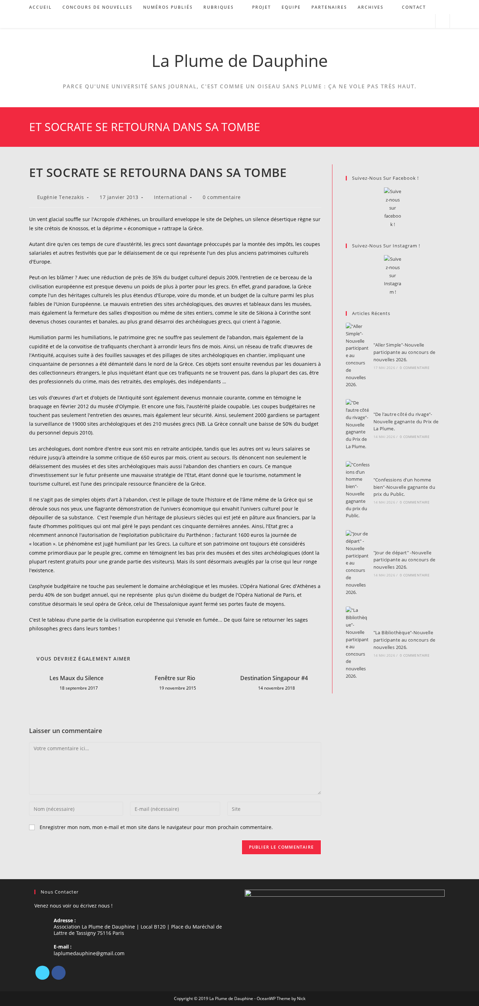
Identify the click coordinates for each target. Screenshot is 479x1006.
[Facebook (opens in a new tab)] (408, 21)
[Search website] (442, 21)
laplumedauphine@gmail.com (89, 953)
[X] (42, 973)
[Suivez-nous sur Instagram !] (392, 275)
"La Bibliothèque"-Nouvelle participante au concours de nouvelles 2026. (404, 639)
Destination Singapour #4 (274, 678)
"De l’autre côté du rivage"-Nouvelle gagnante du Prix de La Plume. (406, 421)
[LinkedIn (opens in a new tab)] (417, 21)
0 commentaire (222, 197)
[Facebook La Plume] (392, 207)
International (170, 197)
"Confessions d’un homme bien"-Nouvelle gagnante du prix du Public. (404, 487)
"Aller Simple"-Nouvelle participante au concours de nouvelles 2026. (404, 352)
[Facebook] (59, 973)
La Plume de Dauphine (239, 60)
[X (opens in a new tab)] (398, 21)
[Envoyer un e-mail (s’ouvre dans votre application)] (427, 21)
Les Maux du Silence (76, 678)
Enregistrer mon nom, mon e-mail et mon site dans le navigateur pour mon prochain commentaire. (156, 827)
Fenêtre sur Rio (175, 678)
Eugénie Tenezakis (60, 197)
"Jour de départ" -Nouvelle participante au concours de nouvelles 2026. (404, 559)
